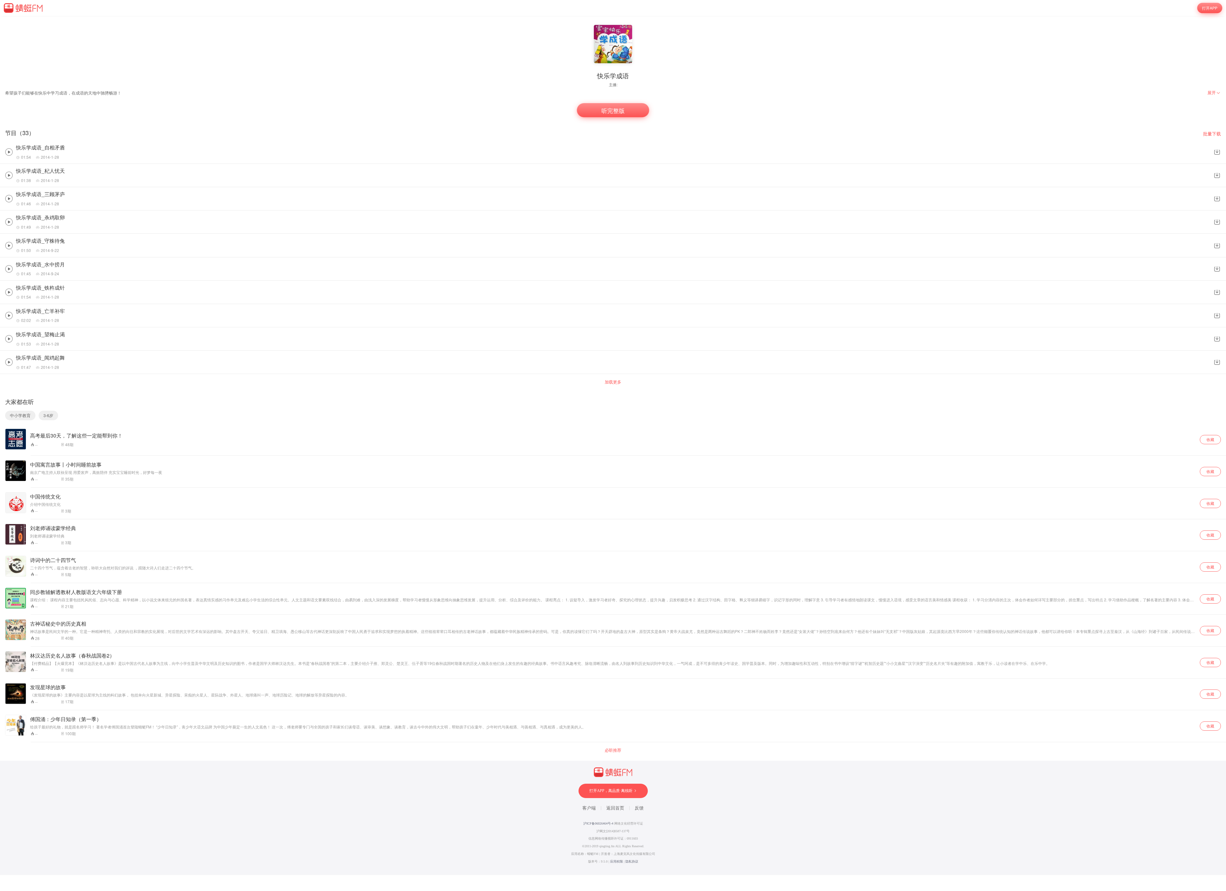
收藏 (1210, 439)
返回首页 (615, 808)
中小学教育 (20, 415)
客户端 (589, 808)
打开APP (1209, 8)
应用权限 (616, 861)
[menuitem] (1214, 92)
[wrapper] (613, 445)
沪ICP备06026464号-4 (598, 823)
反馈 (639, 808)
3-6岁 (48, 415)
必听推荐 (613, 750)
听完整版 (613, 110)
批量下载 (1212, 134)
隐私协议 (631, 861)
